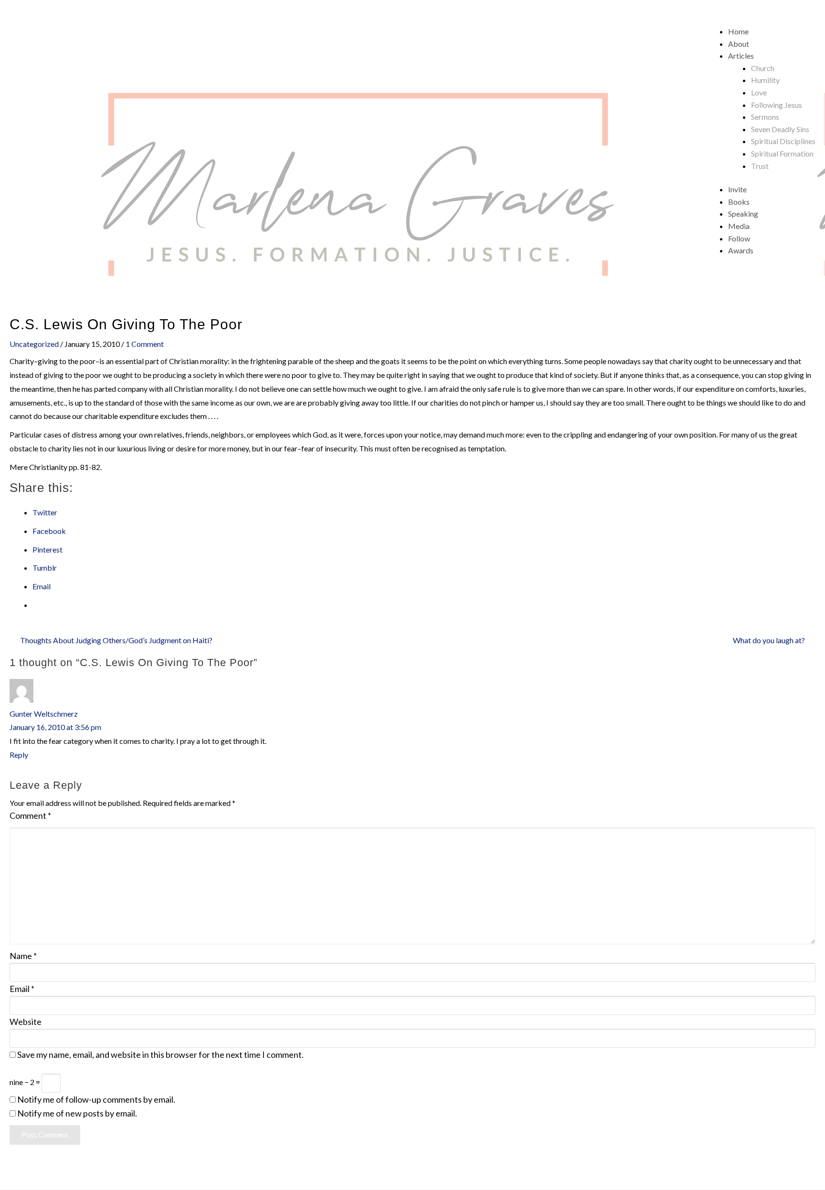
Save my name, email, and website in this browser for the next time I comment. (160, 1054)
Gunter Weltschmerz (44, 713)
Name (23, 955)
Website (26, 1021)
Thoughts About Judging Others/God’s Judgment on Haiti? (116, 640)
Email (22, 988)
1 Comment (145, 343)
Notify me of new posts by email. (77, 1113)
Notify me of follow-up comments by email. (96, 1099)
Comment (30, 815)
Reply (19, 754)
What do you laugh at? (769, 640)
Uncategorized (34, 343)
